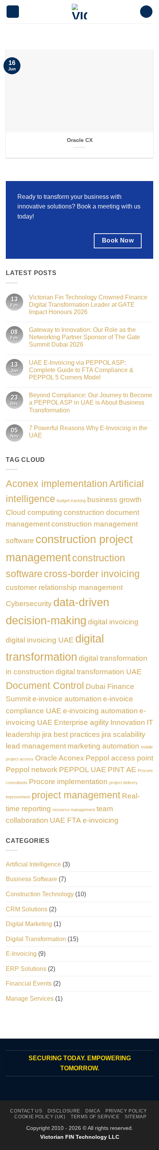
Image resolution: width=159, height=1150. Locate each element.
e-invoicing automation (100, 711)
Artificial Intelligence (33, 864)
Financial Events (29, 983)
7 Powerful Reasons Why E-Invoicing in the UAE (88, 432)
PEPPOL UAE (82, 770)
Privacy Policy (126, 1111)
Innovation (127, 722)
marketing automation (103, 746)
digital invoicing (113, 622)
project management (76, 795)
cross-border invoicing (92, 574)
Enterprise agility (81, 722)
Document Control (45, 685)
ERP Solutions (26, 968)
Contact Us (26, 1111)
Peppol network (32, 770)
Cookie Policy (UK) (39, 1116)
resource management (73, 809)
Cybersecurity (29, 604)
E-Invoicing (21, 953)
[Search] (146, 11)
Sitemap (135, 1116)
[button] (13, 11)
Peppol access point (119, 758)
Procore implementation (68, 781)
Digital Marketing (29, 924)
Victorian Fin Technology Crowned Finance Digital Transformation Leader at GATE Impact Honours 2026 (88, 304)
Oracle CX (80, 140)
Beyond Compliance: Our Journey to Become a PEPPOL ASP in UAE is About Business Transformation (90, 402)
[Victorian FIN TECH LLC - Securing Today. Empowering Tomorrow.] (79, 11)
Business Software (31, 879)
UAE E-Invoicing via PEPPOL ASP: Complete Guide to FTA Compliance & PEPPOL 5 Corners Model (81, 370)
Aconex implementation (57, 483)
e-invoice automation (66, 699)
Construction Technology (40, 894)
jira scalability (123, 734)
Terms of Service (95, 1116)
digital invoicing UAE (40, 640)
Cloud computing (34, 512)
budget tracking (71, 500)
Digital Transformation (36, 939)
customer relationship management (64, 587)
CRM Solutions (26, 909)
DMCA (92, 1111)
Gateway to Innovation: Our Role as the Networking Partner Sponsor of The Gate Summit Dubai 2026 (84, 337)
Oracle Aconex (59, 758)
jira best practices (71, 734)
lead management (36, 746)
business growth (114, 500)
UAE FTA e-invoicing (84, 820)
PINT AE (122, 770)
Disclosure (63, 1111)
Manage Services (30, 998)
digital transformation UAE (99, 672)
